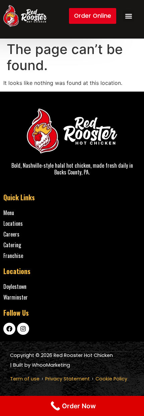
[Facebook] (9, 329)
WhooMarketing (51, 365)
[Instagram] (23, 329)
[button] (128, 15)
